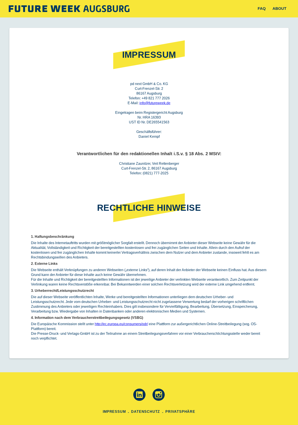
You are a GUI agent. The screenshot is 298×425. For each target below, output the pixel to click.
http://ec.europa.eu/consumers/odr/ (121, 324)
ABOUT (279, 8)
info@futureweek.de (154, 103)
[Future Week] (69, 8)
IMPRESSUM (114, 411)
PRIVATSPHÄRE (180, 411)
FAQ (262, 8)
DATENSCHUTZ (145, 411)
